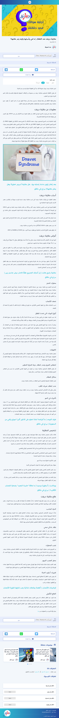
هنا (38, 613)
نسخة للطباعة (28, 75)
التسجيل (37, 674)
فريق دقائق (43, 661)
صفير (53, 82)
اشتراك (10, 706)
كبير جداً (37, 82)
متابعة (10, 693)
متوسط (47, 82)
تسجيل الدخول (45, 674)
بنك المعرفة (48, 47)
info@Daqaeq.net (46, 714)
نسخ (19, 56)
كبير (43, 82)
